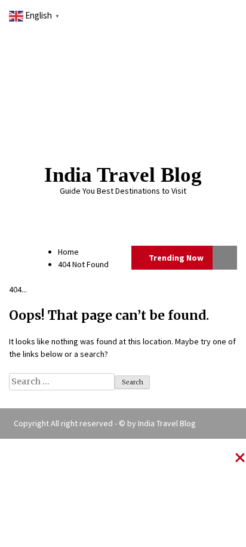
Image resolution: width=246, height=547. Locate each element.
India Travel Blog (123, 175)
